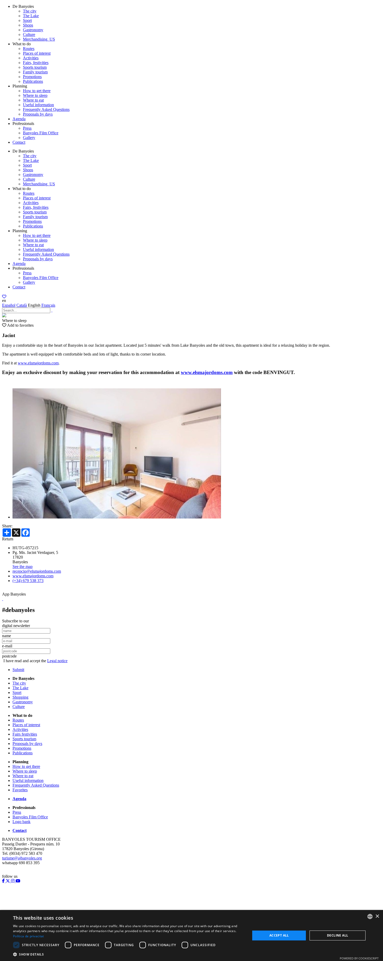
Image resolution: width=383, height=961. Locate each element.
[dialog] (191, 935)
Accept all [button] (279, 935)
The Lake (31, 16)
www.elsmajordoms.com (38, 363)
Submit (18, 669)
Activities (31, 58)
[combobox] (370, 916)
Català (21, 305)
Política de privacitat (28, 936)
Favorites (20, 790)
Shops (28, 25)
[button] (128, 954)
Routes (28, 48)
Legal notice (57, 661)
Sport (27, 20)
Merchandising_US (39, 39)
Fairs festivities (25, 734)
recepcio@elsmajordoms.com (37, 571)
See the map (23, 566)
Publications (33, 81)
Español (8, 305)
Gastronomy (33, 30)
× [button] (377, 916)
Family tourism (35, 72)
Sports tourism (35, 67)
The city (29, 11)
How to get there (37, 90)
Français (48, 305)
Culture (29, 34)
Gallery (29, 137)
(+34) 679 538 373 (28, 580)
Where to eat (33, 100)
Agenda (19, 119)
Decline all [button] (337, 935)
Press (27, 128)
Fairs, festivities (35, 62)
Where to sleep (35, 95)
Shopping (20, 697)
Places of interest (37, 53)
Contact (19, 142)
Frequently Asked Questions (46, 109)
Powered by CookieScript (359, 958)
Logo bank (21, 821)
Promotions (32, 76)
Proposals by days (38, 114)
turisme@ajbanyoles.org (22, 858)
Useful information (38, 105)
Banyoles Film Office (40, 133)
